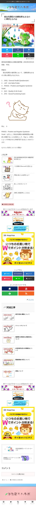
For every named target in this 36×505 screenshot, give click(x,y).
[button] (32, 287)
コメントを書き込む (18, 474)
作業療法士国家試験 (8, 204)
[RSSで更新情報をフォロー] (26, 293)
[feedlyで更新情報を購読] (10, 293)
